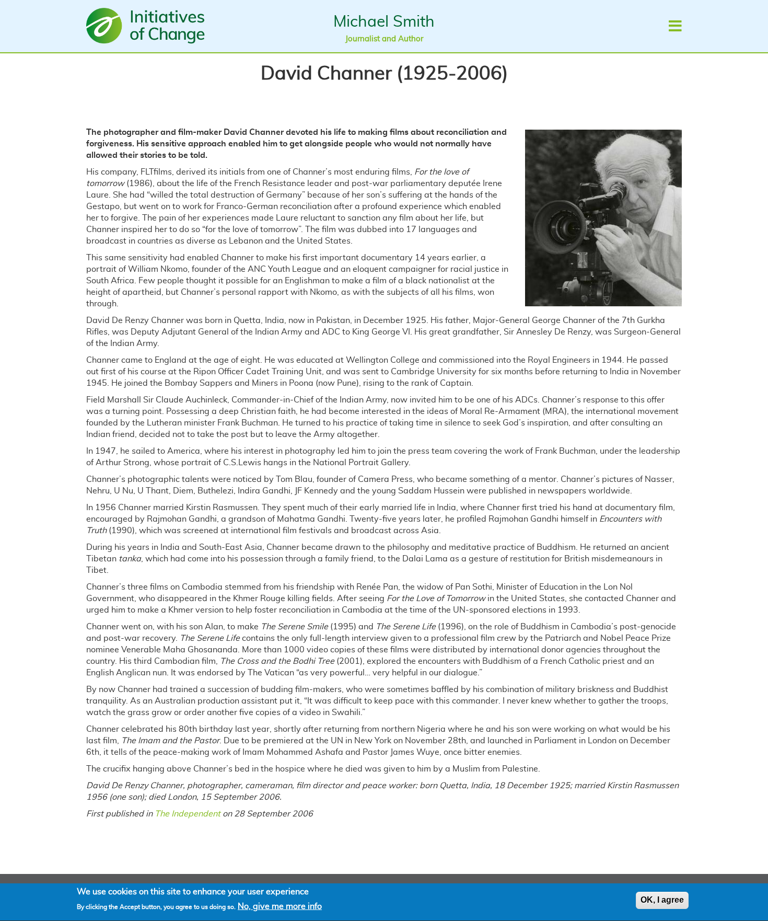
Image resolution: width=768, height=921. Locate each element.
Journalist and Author (384, 39)
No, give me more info (280, 906)
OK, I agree (662, 899)
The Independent (189, 814)
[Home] (148, 26)
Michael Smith (384, 22)
